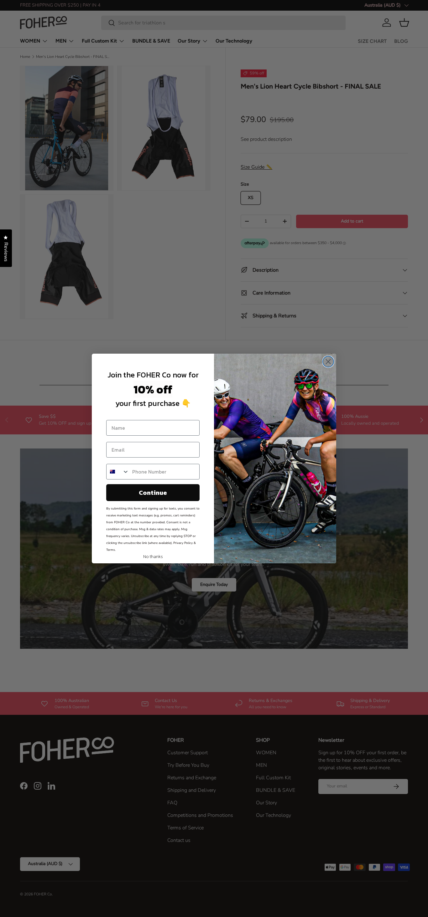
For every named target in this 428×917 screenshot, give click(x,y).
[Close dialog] (328, 361)
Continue (153, 492)
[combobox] (118, 471)
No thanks (153, 555)
